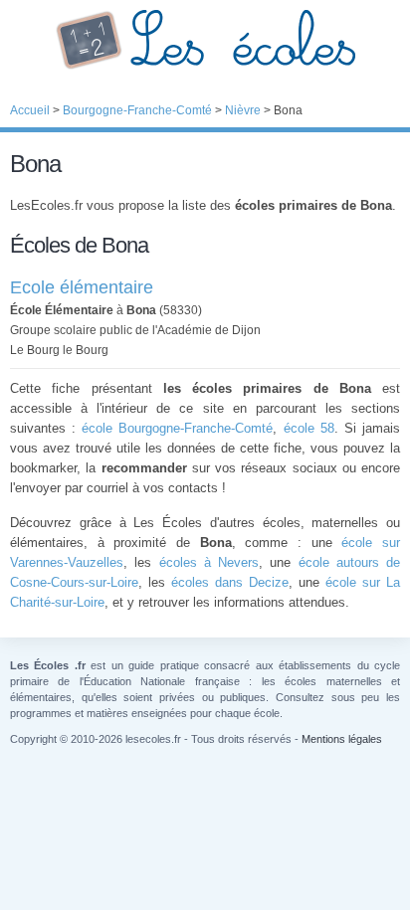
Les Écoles (205, 40)
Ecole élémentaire (81, 287)
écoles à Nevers (209, 562)
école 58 (309, 428)
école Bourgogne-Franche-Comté (177, 428)
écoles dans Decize (230, 582)
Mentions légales (342, 739)
